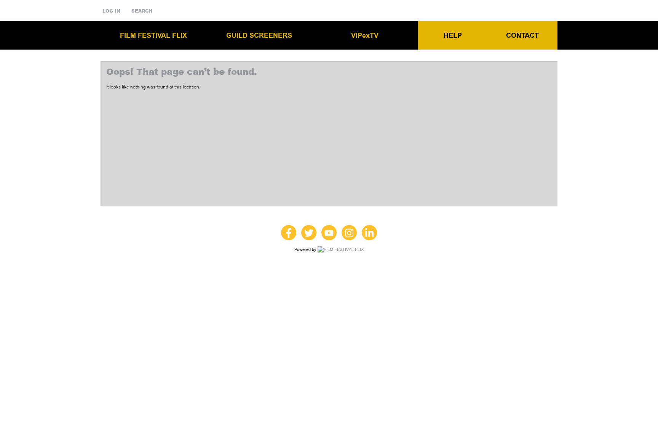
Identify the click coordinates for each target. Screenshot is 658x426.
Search (141, 11)
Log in (111, 11)
